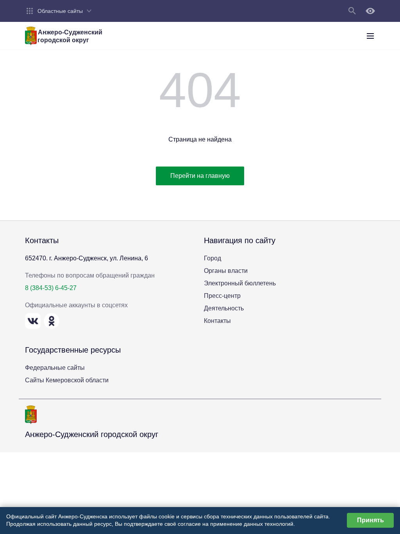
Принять (370, 520)
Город (212, 258)
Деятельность (224, 308)
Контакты (217, 320)
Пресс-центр (222, 295)
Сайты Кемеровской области (67, 380)
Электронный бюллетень (240, 283)
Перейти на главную (200, 175)
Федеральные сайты (55, 367)
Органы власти (226, 270)
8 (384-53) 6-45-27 (51, 288)
